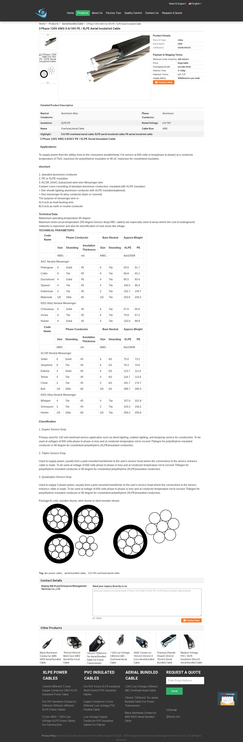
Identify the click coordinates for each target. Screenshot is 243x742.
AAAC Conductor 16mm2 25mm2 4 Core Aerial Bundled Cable (144, 657)
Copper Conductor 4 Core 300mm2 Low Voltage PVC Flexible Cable (99, 705)
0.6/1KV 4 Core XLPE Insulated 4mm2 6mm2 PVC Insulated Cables (101, 690)
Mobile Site (174, 716)
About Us (97, 13)
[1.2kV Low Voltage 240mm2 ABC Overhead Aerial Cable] (121, 643)
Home (70, 13)
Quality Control (133, 13)
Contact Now (165, 82)
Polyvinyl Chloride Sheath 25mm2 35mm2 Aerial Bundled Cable (166, 657)
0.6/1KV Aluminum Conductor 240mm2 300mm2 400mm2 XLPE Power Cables (59, 705)
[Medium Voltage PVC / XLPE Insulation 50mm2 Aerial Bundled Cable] (191, 643)
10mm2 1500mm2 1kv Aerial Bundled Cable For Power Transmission (96, 658)
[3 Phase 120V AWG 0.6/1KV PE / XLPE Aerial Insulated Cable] (104, 67)
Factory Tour (113, 13)
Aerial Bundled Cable (72, 23)
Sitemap (172, 709)
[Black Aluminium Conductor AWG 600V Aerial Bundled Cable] (50, 643)
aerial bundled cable (74, 573)
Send (174, 691)
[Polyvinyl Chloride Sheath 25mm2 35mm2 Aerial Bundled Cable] (168, 643)
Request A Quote (172, 13)
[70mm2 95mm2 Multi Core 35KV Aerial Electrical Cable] (74, 643)
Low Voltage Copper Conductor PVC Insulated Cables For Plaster (98, 720)
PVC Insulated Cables (99, 675)
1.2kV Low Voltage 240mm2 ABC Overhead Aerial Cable (120, 657)
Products (82, 13)
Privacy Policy (49, 735)
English (196, 3)
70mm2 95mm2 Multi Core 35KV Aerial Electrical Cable (71, 657)
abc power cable (53, 573)
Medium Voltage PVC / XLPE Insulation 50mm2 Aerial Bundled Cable (191, 657)
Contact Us (152, 13)
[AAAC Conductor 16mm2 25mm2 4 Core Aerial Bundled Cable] (144, 643)
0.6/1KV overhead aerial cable (104, 573)
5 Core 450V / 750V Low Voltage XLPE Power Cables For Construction (58, 720)
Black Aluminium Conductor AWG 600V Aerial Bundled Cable (50, 657)
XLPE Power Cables (55, 675)
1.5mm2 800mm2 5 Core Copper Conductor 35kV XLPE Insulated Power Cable (59, 690)
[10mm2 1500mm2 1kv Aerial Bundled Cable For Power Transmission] (97, 643)
